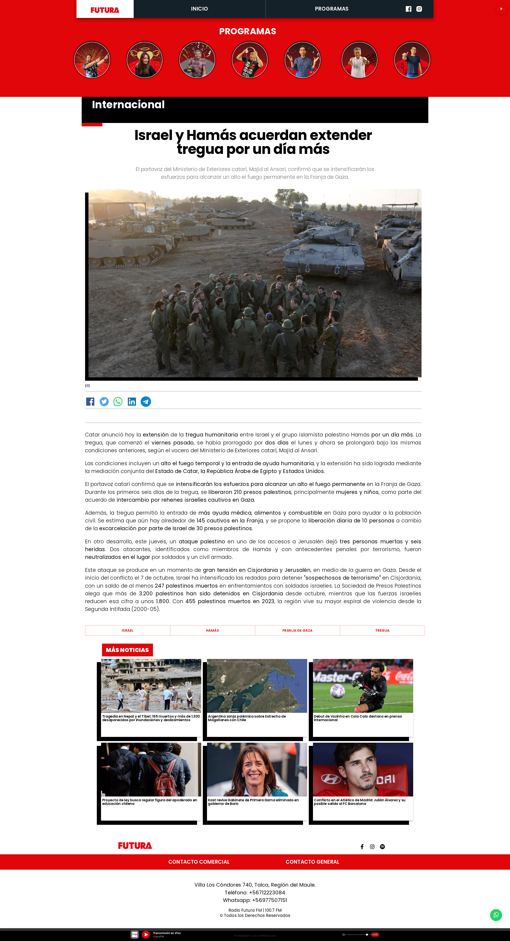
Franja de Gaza (297, 630)
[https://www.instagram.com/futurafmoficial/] (419, 17)
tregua (382, 630)
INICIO (199, 8)
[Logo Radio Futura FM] (105, 13)
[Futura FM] (92, 60)
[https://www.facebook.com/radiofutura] (408, 17)
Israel (127, 630)
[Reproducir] (501, 8)
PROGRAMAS (332, 8)
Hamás (212, 630)
